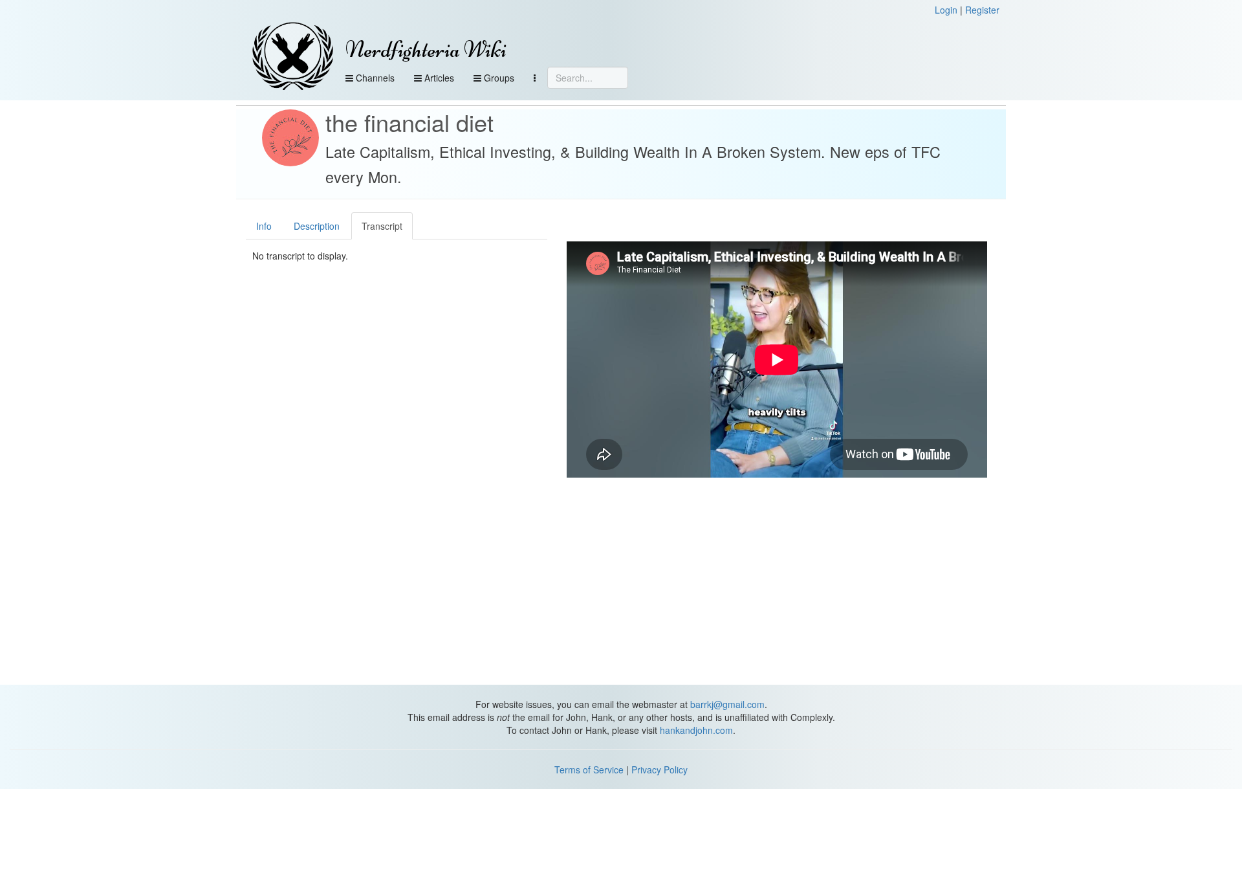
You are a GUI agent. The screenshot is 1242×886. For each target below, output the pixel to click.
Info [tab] (264, 225)
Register (982, 9)
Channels (374, 77)
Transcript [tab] (382, 225)
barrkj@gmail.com (727, 704)
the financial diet (409, 121)
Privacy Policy (659, 769)
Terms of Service (589, 769)
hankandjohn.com (696, 730)
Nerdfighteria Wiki (426, 49)
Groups (497, 77)
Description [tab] (317, 225)
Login (946, 9)
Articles (438, 77)
